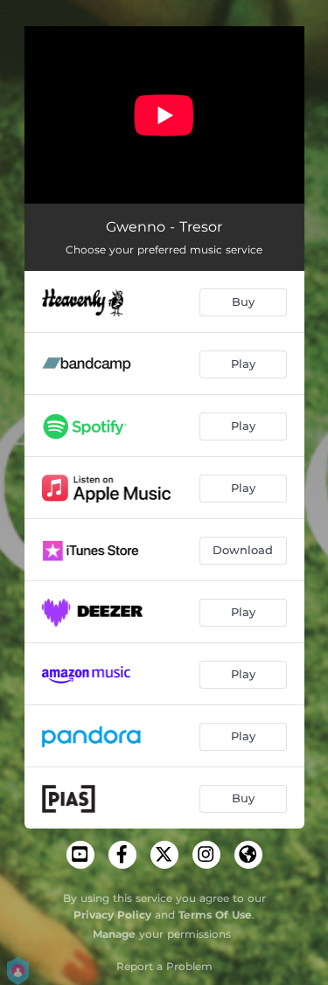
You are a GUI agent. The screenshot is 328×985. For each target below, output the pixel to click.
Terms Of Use (215, 914)
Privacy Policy (112, 914)
